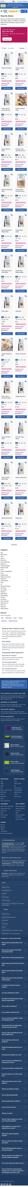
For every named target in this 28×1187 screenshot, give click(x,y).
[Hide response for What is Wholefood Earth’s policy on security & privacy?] (25, 1149)
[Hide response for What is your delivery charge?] (25, 1089)
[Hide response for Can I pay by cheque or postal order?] (25, 1068)
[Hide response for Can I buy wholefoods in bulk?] (25, 993)
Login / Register (23, 1)
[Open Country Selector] (14, 1)
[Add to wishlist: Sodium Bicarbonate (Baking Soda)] (12, 215)
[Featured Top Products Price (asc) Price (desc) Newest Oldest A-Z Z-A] (22, 48)
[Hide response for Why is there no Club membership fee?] (25, 957)
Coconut (3, 794)
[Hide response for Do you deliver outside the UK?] (25, 1012)
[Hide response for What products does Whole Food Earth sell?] (25, 964)
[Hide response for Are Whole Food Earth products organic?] (25, 986)
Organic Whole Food (5, 808)
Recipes (2, 829)
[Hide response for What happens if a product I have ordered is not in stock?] (25, 1127)
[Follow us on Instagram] (7, 1184)
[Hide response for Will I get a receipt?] (25, 1113)
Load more (14, 544)
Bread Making (4, 593)
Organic (2, 558)
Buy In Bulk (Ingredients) (6, 833)
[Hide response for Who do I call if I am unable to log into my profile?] (25, 1142)
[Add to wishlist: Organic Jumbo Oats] (25, 339)
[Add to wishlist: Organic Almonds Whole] (12, 134)
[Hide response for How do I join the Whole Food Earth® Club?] (25, 971)
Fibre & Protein (4, 815)
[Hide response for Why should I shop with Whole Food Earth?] (25, 943)
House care (3, 606)
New (2, 552)
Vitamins (16, 794)
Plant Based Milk (18, 790)
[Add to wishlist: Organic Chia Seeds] (12, 53)
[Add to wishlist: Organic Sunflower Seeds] (25, 93)
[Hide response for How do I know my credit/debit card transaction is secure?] (25, 1061)
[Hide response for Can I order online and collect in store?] (25, 1163)
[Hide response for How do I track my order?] (25, 1107)
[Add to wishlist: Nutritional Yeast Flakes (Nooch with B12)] (25, 134)
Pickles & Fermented (5, 577)
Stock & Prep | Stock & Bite (7, 806)
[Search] (16, 11)
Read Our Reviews (20, 815)
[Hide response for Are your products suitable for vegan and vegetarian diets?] (25, 1019)
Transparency (4, 831)
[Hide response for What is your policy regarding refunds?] (25, 1134)
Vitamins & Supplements (6, 571)
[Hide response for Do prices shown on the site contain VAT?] (25, 1075)
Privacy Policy (19, 817)
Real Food (3, 605)
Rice (2, 788)
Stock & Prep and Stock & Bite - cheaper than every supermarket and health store (12, 5)
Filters (4, 48)
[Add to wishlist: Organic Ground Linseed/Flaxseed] (12, 93)
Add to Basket (7, 88)
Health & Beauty (4, 608)
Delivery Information (20, 806)
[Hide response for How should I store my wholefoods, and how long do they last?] (25, 1026)
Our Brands (3, 599)
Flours (2, 556)
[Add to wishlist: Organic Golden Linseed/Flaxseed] (25, 175)
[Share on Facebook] (2, 1184)
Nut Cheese (3, 588)
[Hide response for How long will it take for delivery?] (25, 1101)
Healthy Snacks (4, 575)
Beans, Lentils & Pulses (6, 790)
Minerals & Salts (4, 567)
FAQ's (17, 812)
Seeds (2, 783)
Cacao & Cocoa (17, 788)
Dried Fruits (3, 560)
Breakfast (3, 591)
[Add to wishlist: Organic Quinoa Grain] (25, 462)
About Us (3, 824)
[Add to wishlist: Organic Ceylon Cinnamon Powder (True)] (12, 381)
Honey (2, 582)
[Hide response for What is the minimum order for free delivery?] (25, 1082)
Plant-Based (3, 810)
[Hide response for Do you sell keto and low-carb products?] (25, 1041)
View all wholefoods (5, 800)
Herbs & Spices (4, 580)
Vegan (2, 812)
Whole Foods (4, 554)
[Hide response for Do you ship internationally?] (25, 1095)
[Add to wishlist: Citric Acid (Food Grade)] (25, 422)
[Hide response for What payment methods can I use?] (25, 1055)
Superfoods (3, 578)
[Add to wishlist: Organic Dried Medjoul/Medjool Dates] (25, 256)
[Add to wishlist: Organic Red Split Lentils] (12, 422)
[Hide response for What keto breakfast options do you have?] (25, 1048)
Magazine (3, 827)
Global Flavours (4, 603)
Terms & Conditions (20, 819)
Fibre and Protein (5, 601)
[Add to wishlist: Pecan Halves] (12, 296)
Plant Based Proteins (5, 586)
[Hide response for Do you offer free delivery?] (25, 1006)
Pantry (2, 573)
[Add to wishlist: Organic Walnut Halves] (25, 215)
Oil (1, 584)
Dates (2, 798)
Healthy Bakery (4, 595)
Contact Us (18, 810)
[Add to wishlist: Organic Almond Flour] (12, 503)
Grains (2, 785)
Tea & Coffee (4, 590)
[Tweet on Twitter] (4, 1184)
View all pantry (17, 796)
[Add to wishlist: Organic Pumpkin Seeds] (25, 53)
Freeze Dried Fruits (5, 562)
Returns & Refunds (20, 808)
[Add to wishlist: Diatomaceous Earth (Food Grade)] (12, 256)
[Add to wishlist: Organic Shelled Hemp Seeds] (12, 462)
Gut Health (3, 817)
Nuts (2, 781)
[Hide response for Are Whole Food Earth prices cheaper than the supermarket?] (25, 999)
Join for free (7, 39)
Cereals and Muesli (5, 565)
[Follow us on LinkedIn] (10, 1184)
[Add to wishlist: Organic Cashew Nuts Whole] (12, 175)
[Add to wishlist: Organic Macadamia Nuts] (12, 339)
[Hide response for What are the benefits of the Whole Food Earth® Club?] (25, 951)
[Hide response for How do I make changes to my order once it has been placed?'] (25, 1120)
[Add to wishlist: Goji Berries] (25, 296)
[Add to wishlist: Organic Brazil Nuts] (25, 381)
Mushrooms (3, 564)
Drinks (2, 569)
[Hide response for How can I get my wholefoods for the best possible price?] (25, 1033)
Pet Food (3, 597)
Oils (15, 785)
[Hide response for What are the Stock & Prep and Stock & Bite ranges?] (25, 979)
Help (3, 1)
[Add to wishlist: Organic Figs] (25, 503)
